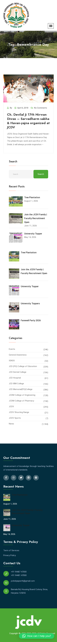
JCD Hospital (15, 378)
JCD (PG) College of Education (23, 366)
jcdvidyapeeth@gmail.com (23, 581)
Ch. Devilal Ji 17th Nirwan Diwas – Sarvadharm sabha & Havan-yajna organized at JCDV (28, 121)
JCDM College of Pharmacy (21, 401)
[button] (36, 636)
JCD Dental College (17, 372)
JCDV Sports (15, 418)
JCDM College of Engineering (22, 395)
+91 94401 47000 (19, 575)
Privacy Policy (9, 555)
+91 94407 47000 (19, 572)
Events (12, 349)
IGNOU (12, 360)
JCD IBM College (16, 383)
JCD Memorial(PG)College (20, 389)
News (11, 423)
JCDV (11, 406)
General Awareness (18, 355)
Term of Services (11, 550)
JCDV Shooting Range (19, 412)
